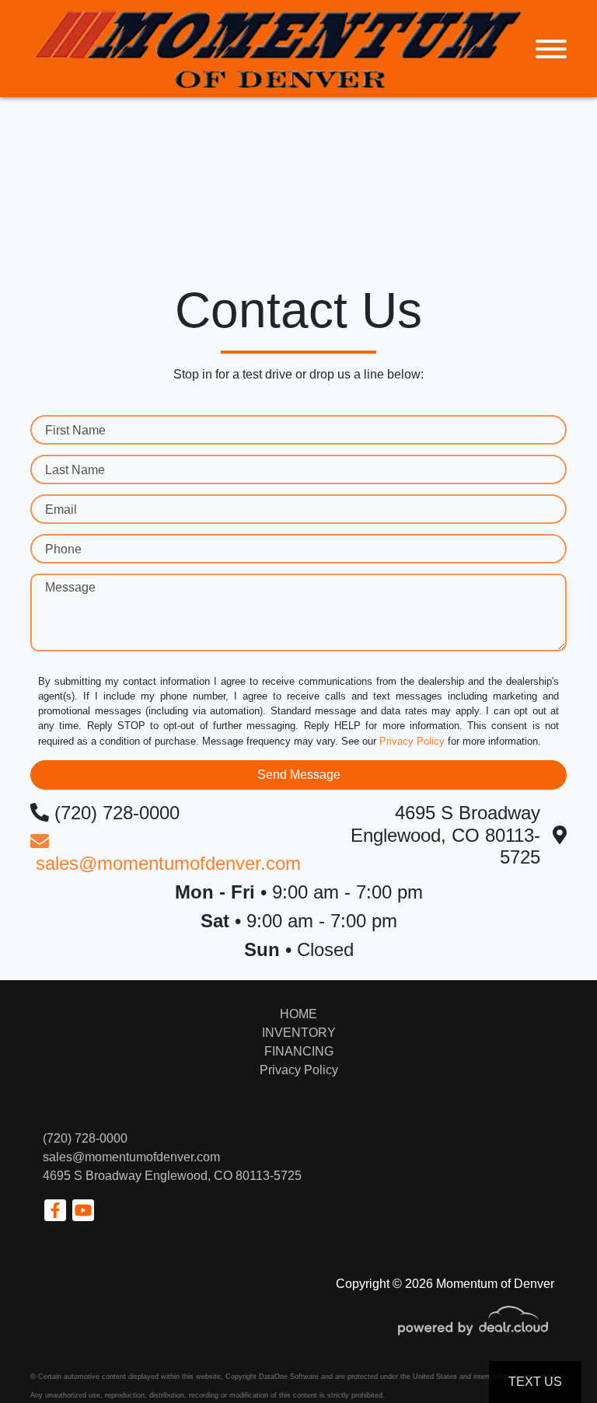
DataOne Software (289, 1376)
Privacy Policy (412, 741)
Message (70, 587)
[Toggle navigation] (551, 48)
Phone (63, 549)
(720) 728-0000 (85, 1138)
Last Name (75, 469)
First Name (75, 430)
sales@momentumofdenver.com (131, 1157)
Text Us (535, 1381)
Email (61, 509)
